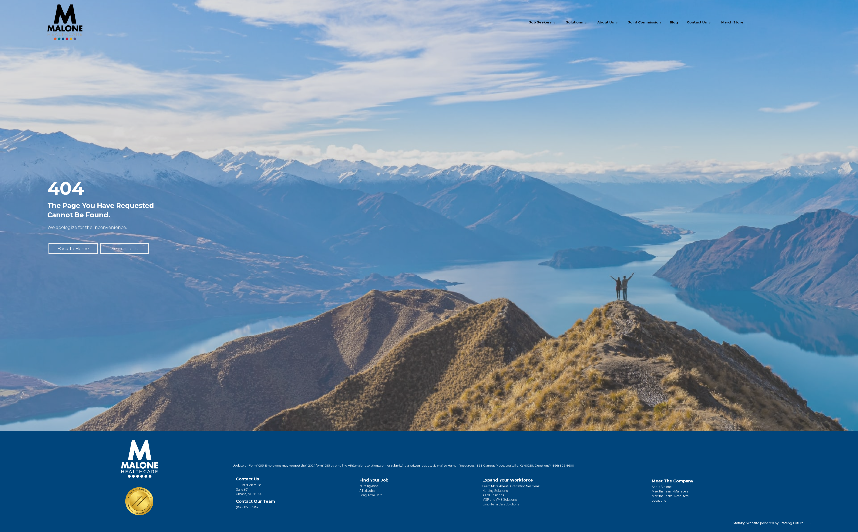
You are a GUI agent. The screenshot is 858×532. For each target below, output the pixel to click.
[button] (554, 22)
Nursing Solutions (495, 490)
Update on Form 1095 (248, 465)
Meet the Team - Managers (670, 491)
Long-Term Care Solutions (500, 504)
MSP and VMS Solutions (499, 499)
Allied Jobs (367, 490)
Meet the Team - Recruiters (670, 496)
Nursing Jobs (369, 486)
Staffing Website (746, 523)
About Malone (661, 487)
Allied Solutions (493, 495)
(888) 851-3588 (247, 507)
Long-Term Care (371, 495)
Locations (659, 500)
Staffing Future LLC (795, 523)
